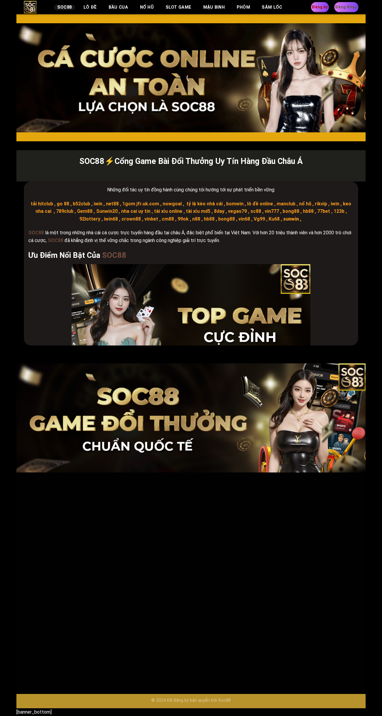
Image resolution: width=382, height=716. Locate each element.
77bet (323, 211)
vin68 (244, 219)
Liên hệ (269, 525)
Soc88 (64, 7)
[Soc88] (34, 7)
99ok (183, 219)
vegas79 (237, 211)
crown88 (131, 219)
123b (339, 211)
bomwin (235, 204)
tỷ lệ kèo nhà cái (204, 204)
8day (218, 211)
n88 (196, 219)
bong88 (290, 211)
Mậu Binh (214, 7)
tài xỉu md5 (197, 211)
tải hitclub (42, 204)
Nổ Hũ (147, 7)
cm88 (168, 219)
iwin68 (111, 219)
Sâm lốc (272, 7)
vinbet (151, 219)
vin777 (271, 211)
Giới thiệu (271, 539)
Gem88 (84, 211)
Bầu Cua (118, 7)
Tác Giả (270, 552)
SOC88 (36, 585)
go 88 (63, 204)
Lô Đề (90, 7)
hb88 (308, 211)
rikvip (320, 204)
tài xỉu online (167, 211)
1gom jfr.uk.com (140, 204)
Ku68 (274, 219)
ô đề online (260, 204)
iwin (98, 204)
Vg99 (259, 219)
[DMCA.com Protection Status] (287, 568)
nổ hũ (304, 204)
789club (64, 211)
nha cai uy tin (135, 211)
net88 (112, 204)
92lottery (89, 219)
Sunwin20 (106, 211)
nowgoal (172, 204)
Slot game (179, 7)
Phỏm (243, 7)
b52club (81, 204)
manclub (285, 204)
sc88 (255, 211)
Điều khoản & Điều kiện (285, 503)
